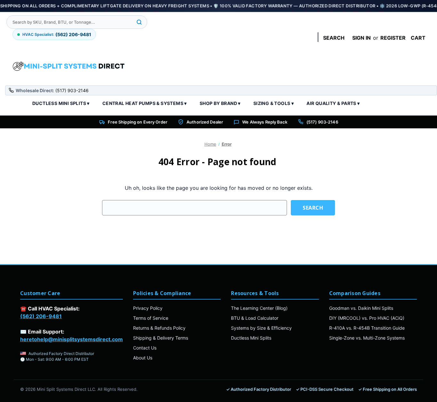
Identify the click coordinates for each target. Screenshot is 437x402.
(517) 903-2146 (322, 122)
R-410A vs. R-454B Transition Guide (367, 328)
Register (393, 38)
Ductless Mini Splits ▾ (61, 103)
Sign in (361, 38)
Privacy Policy (148, 308)
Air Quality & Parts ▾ (333, 103)
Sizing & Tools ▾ (273, 103)
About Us (142, 357)
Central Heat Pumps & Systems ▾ (144, 103)
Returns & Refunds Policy (159, 328)
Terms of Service (150, 318)
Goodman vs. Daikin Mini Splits (361, 308)
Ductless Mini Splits (251, 338)
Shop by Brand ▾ (220, 103)
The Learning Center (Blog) (259, 308)
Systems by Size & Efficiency (261, 328)
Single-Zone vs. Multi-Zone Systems (367, 338)
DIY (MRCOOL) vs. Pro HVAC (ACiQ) (366, 318)
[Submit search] (139, 22)
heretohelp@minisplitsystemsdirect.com (71, 339)
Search (334, 38)
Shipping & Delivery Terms (160, 338)
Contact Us (144, 347)
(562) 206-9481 (41, 316)
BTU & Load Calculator (254, 318)
